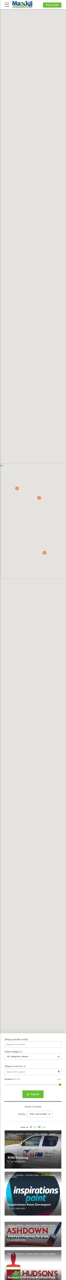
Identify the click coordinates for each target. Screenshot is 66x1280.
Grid (44, 1127)
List (35, 1127)
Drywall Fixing (32, 1134)
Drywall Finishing (16, 1134)
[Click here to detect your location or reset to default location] (59, 1071)
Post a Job (52, 5)
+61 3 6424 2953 (18, 1208)
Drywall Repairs (48, 1134)
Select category (13, 1051)
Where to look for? (14, 1066)
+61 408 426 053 (18, 1161)
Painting (13, 1136)
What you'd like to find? (16, 1039)
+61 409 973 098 (18, 1240)
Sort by (21, 1114)
